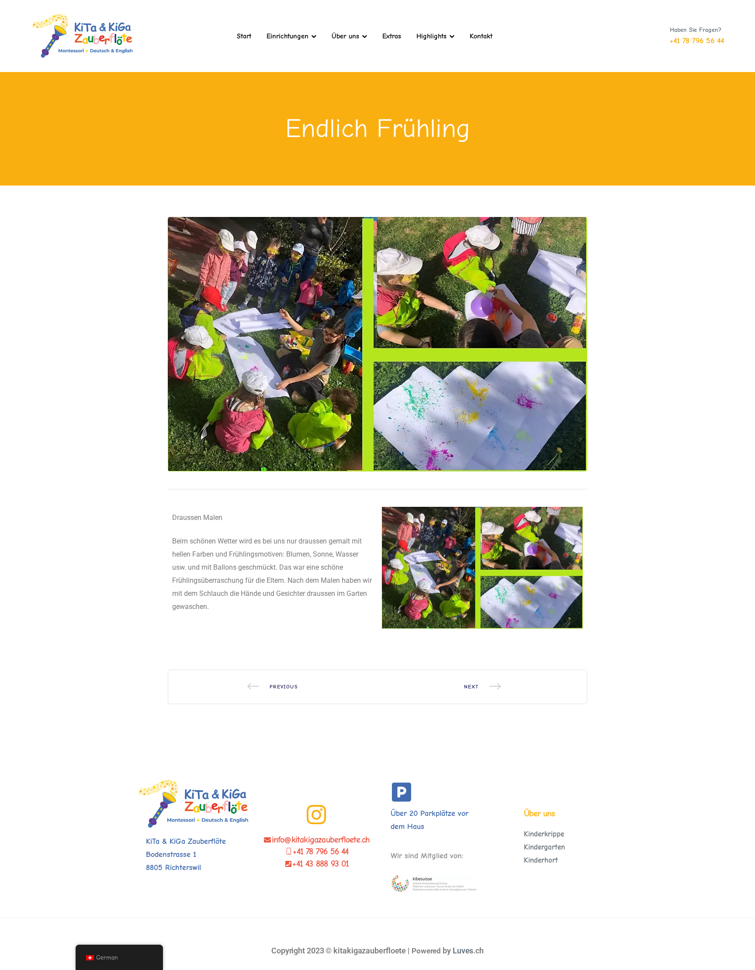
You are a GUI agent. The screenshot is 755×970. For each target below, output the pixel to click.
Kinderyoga (482, 687)
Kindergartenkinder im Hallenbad (273, 687)
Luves (463, 950)
